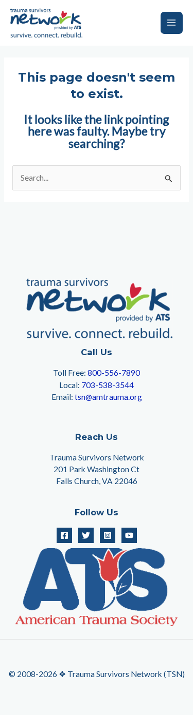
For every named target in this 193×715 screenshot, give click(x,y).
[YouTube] (129, 535)
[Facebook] (64, 535)
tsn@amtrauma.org (108, 396)
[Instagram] (107, 535)
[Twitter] (86, 535)
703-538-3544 (107, 385)
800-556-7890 (113, 372)
